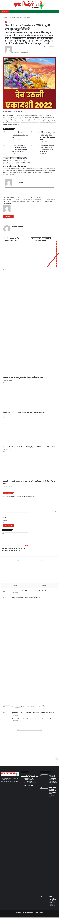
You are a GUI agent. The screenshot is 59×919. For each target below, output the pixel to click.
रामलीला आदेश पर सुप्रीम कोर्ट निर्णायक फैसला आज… (23, 377)
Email (4, 517)
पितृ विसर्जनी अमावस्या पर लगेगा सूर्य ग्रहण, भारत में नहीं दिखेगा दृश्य (29, 447)
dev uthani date (22, 197)
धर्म (8, 17)
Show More (8, 216)
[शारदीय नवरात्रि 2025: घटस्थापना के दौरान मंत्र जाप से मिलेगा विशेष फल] (29, 465)
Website (5, 520)
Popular (44, 585)
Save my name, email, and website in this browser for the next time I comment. (22, 523)
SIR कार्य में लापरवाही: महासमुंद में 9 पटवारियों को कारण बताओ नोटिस (28, 706)
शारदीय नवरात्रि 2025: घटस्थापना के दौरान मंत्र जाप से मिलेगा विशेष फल (14, 549)
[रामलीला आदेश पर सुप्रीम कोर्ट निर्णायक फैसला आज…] (29, 322)
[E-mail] (6, 190)
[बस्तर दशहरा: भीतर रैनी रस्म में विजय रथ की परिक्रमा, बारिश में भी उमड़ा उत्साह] (34, 147)
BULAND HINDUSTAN (9, 197)
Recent (15, 585)
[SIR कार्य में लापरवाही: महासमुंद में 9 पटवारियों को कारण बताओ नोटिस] (7, 708)
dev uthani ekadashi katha (18, 201)
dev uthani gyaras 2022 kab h (34, 201)
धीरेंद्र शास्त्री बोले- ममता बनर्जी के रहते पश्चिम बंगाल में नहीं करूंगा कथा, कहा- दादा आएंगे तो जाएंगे (47, 136)
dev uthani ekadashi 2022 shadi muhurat (32, 199)
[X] (28, 789)
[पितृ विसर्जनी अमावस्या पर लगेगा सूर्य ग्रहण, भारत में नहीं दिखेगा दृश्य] (29, 431)
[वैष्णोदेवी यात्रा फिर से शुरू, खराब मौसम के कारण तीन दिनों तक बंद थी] (7, 134)
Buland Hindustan (15, 52)
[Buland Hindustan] (29, 5)
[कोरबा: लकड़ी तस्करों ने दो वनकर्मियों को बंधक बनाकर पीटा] (7, 650)
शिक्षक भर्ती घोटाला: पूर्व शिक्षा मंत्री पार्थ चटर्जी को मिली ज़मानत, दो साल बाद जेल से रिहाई (32, 719)
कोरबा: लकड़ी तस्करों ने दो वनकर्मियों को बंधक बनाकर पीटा (26, 597)
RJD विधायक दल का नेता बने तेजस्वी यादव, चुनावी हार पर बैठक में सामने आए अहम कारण (33, 591)
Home (5, 17)
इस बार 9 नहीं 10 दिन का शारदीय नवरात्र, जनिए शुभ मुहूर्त (24, 412)
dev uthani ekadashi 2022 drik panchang (38, 197)
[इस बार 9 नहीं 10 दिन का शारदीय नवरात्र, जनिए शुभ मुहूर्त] (29, 396)
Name (5, 514)
